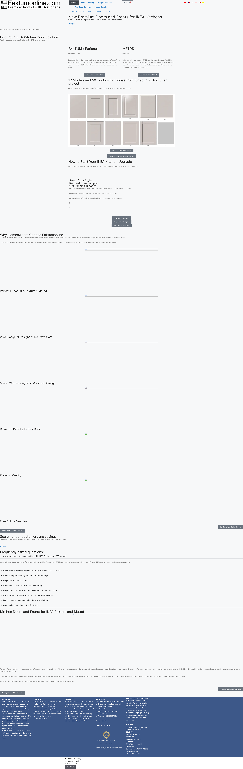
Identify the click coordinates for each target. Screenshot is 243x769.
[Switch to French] (189, 2)
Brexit (108, 11)
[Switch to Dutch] (192, 2)
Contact (99, 11)
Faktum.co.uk (45, 714)
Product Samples (100, 7)
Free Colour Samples (83, 7)
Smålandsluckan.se (41, 718)
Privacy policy (101, 721)
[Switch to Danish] (196, 2)
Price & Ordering (87, 3)
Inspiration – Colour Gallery (82, 11)
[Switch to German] (185, 2)
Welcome (74, 3)
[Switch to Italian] (200, 2)
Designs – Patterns (104, 3)
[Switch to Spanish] (203, 2)
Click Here (106, 726)
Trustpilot (71, 24)
